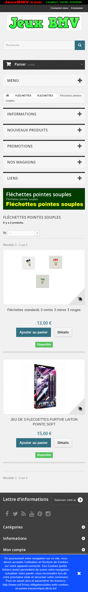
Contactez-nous (59, 8)
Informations (21, 113)
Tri (4, 232)
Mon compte (14, 549)
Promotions (20, 146)
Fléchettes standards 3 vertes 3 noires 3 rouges (44, 310)
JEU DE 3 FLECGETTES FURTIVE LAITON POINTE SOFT (44, 422)
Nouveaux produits (27, 130)
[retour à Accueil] (7, 95)
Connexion (77, 8)
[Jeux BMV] (44, 22)
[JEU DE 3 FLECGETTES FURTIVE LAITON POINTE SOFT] (44, 386)
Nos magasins (21, 162)
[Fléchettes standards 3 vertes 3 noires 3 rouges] (44, 277)
